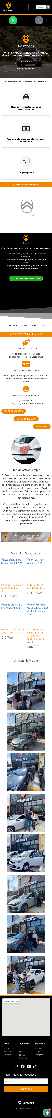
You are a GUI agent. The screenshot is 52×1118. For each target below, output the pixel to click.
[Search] (48, 7)
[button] (26, 7)
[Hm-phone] (39, 20)
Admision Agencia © (29, 1108)
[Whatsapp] (13, 20)
